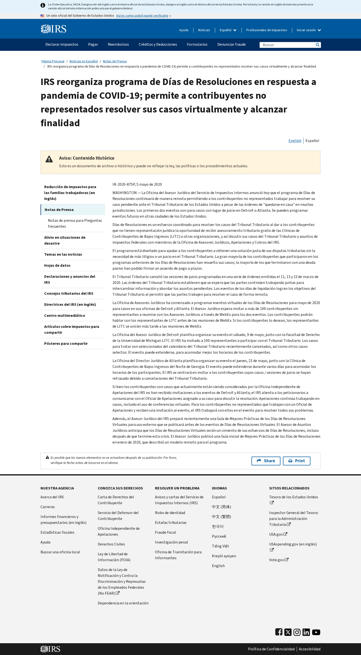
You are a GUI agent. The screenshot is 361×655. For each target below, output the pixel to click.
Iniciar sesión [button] (307, 30)
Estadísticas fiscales (57, 532)
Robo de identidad (170, 512)
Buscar (317, 45)
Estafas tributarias (171, 522)
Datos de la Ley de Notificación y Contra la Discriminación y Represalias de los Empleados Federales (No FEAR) (122, 581)
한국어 (218, 526)
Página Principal (53, 61)
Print (300, 461)
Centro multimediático (64, 315)
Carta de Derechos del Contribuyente (116, 499)
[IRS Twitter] (288, 631)
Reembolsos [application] (118, 44)
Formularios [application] (197, 44)
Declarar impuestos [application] (61, 44)
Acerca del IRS (52, 497)
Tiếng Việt (220, 546)
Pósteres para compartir (66, 343)
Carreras (48, 506)
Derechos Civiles (111, 544)
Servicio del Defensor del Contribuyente (118, 515)
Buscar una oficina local (60, 552)
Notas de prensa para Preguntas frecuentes (75, 223)
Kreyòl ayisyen (224, 555)
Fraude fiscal (165, 532)
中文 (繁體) (221, 516)
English (295, 140)
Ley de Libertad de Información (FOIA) (114, 556)
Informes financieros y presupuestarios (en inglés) (63, 519)
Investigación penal (171, 542)
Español (226, 30)
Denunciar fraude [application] (231, 44)
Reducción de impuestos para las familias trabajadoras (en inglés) (70, 192)
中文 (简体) (221, 506)
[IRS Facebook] (278, 631)
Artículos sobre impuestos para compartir (71, 329)
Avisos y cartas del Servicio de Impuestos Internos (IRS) (179, 499)
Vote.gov (276, 559)
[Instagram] (297, 631)
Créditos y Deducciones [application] (158, 44)
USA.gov (276, 534)
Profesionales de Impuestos (266, 30)
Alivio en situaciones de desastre (64, 240)
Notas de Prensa (115, 61)
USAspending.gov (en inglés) (293, 544)
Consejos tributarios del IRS (68, 293)
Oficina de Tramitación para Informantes (178, 554)
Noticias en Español (83, 61)
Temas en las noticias (63, 254)
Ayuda (183, 30)
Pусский (219, 536)
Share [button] (269, 461)
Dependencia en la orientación (123, 603)
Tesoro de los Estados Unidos (293, 497)
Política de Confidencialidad (271, 649)
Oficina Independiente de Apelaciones (119, 531)
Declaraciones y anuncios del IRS (69, 279)
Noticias (204, 30)
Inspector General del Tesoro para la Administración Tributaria (293, 518)
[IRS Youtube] (316, 631)
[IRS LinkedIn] (306, 631)
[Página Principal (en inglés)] (53, 27)
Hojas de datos (57, 265)
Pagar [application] (93, 44)
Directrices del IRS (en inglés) (70, 304)
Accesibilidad (309, 649)
